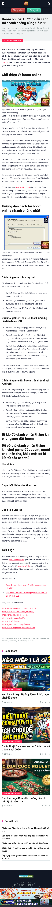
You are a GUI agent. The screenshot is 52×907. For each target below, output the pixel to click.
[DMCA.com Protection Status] (26, 876)
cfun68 (5, 62)
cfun (15, 639)
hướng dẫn (12, 641)
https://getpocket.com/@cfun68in (16, 624)
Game (32, 639)
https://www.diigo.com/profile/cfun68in (18, 628)
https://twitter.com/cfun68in (13, 618)
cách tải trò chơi (24, 566)
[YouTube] (30, 885)
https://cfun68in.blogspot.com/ (15, 615)
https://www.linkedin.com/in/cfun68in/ (18, 612)
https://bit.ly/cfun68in (11, 621)
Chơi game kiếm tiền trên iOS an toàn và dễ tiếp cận (25, 843)
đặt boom (26, 639)
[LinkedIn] (37, 885)
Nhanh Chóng (22, 641)
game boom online (16, 560)
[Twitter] (22, 885)
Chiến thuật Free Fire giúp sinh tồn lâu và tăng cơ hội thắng (25, 849)
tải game (30, 641)
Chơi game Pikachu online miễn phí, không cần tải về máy (25, 829)
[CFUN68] (26, 3)
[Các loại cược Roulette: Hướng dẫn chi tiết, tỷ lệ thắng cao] (26, 777)
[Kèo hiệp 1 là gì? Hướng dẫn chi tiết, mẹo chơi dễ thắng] (26, 673)
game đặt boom (23, 187)
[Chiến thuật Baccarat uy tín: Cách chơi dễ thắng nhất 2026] (26, 725)
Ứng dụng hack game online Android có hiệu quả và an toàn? (25, 857)
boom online (9, 639)
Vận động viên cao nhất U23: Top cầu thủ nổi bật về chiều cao (25, 837)
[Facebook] (15, 885)
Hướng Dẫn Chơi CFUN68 (12, 40)
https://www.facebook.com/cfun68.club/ (19, 608)
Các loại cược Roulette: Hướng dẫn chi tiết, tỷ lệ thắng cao (24, 800)
